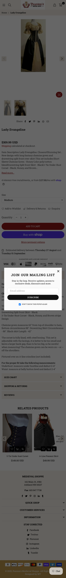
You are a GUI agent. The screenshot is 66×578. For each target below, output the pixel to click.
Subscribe (33, 297)
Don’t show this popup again (34, 304)
